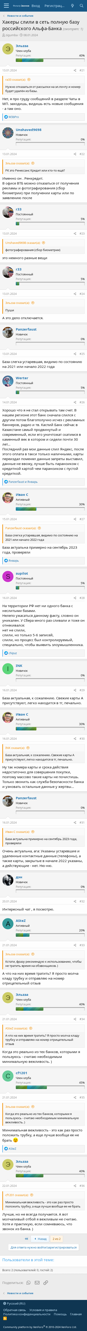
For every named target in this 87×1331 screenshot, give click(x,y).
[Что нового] (72, 5)
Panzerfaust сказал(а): (20, 528)
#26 (82, 402)
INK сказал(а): (15, 748)
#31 (82, 823)
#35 (82, 1097)
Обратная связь (14, 1310)
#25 (82, 354)
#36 (82, 1186)
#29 (82, 690)
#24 (82, 294)
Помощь (60, 1314)
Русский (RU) (15, 1303)
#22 (82, 154)
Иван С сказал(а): (17, 832)
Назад (42, 1239)
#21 (82, 70)
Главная (76, 1314)
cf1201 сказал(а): (17, 1195)
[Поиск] (81, 5)
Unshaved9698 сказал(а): (22, 243)
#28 (82, 598)
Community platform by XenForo (40, 1327)
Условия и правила (43, 1310)
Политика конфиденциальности (26, 1314)
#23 (82, 234)
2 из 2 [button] (57, 1239)
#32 (82, 901)
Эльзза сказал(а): (17, 163)
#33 (82, 945)
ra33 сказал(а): (15, 79)
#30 (82, 739)
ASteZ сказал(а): (16, 1028)
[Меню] (6, 6)
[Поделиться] (75, 70)
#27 (82, 519)
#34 (82, 1019)
